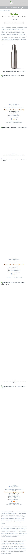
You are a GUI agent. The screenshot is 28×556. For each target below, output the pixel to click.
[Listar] (3, 45)
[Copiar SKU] (9, 104)
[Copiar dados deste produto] (11, 119)
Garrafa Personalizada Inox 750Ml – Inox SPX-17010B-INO (14, 71)
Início (3, 16)
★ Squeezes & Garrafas (13, 16)
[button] (2, 3)
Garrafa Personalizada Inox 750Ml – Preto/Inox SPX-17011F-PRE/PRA (14, 381)
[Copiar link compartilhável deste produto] (16, 119)
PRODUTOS (8, 7)
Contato (16, 7)
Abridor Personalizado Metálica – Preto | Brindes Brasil (14, 154)
